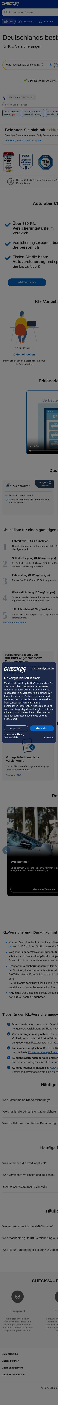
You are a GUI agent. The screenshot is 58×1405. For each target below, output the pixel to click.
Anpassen (16, 728)
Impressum (49, 737)
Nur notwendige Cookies (43, 668)
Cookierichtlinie (11, 737)
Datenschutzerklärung (14, 734)
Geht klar (42, 728)
